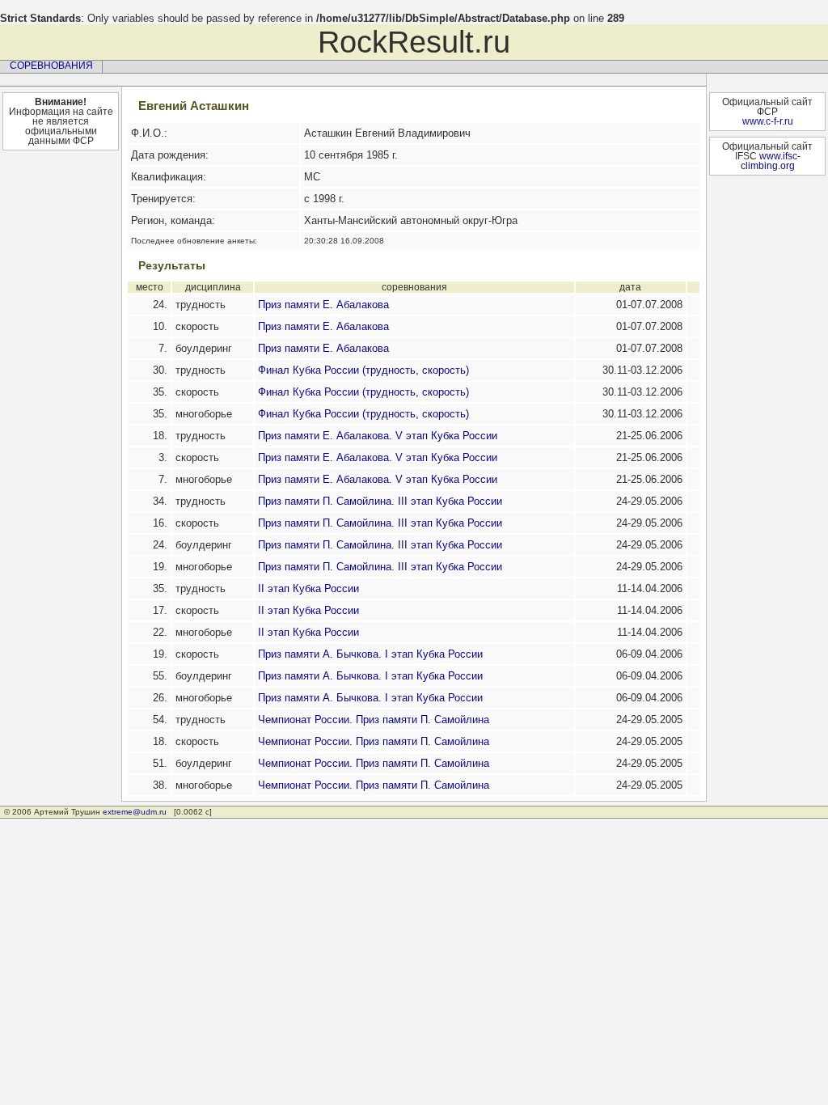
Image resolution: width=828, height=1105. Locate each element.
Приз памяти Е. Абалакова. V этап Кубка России (377, 436)
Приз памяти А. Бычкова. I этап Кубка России (370, 654)
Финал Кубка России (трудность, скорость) (363, 370)
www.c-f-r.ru (767, 121)
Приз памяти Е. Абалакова (323, 304)
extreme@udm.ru (135, 811)
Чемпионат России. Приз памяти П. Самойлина (373, 719)
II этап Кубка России (308, 588)
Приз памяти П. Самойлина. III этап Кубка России (380, 501)
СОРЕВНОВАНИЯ (51, 65)
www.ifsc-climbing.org (771, 161)
